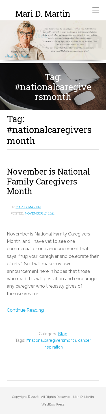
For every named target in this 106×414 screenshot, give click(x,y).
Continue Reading (25, 310)
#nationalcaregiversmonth (51, 340)
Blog (62, 333)
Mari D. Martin (42, 14)
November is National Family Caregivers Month (48, 181)
